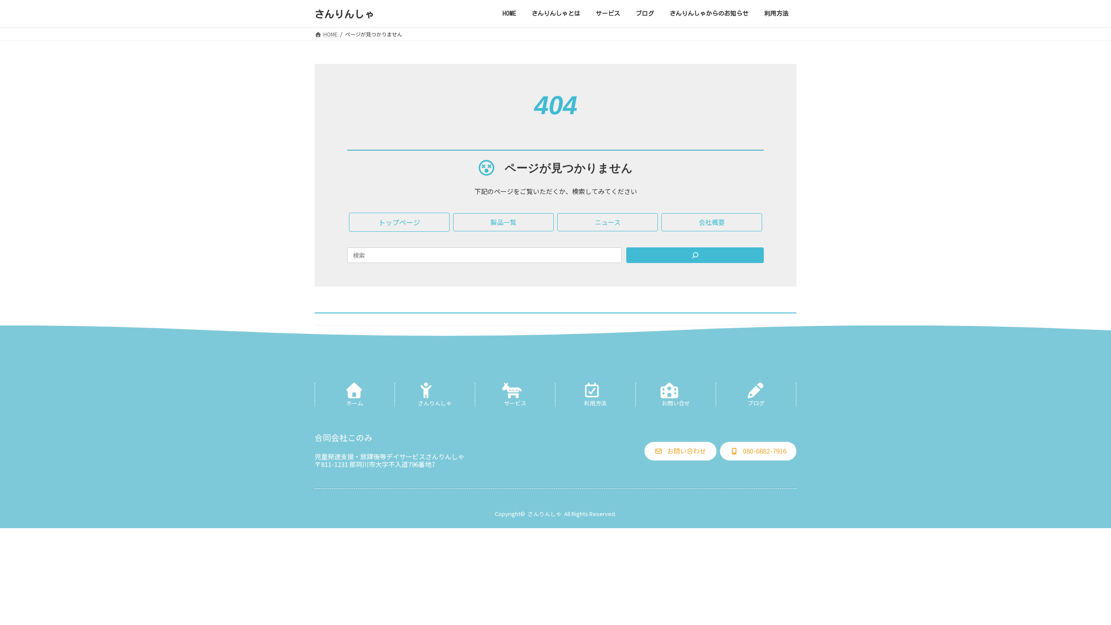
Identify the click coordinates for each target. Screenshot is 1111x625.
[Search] (695, 255)
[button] (399, 222)
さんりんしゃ (545, 514)
